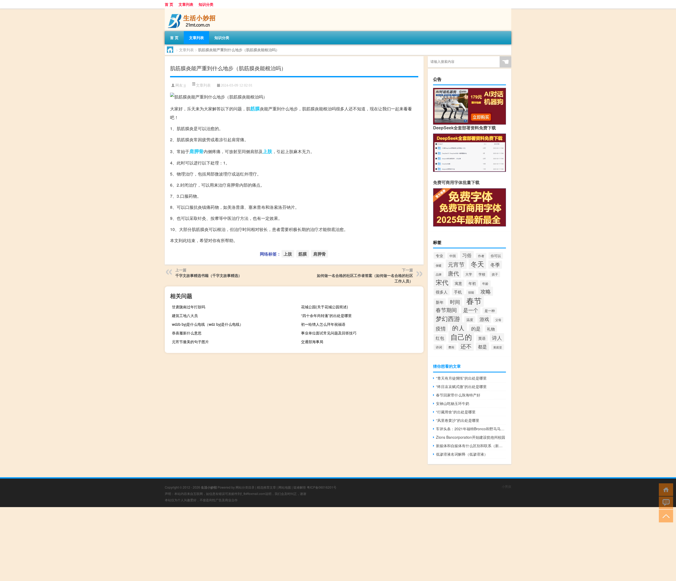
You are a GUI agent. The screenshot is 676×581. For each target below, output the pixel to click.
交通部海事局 (312, 341)
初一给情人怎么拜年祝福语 (323, 324)
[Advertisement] (158, 544)
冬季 (495, 264)
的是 (476, 328)
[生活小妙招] (192, 10)
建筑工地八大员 (185, 315)
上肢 (267, 151)
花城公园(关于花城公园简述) (324, 306)
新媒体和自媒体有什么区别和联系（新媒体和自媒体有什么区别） (471, 445)
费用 (451, 347)
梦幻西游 (448, 318)
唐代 (453, 273)
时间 (455, 301)
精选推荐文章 (266, 487)
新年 (440, 302)
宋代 (442, 282)
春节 (474, 300)
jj (185, 85)
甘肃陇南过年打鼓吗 (188, 306)
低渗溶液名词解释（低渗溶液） (462, 454)
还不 (466, 346)
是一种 (490, 310)
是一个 (470, 309)
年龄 (485, 283)
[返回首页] (665, 489)
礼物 (491, 329)
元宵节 (456, 264)
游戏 (484, 318)
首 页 (169, 4)
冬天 (477, 263)
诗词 (439, 347)
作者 (481, 256)
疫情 (441, 328)
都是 (482, 346)
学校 (481, 274)
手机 (458, 292)
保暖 (439, 265)
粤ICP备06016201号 (321, 487)
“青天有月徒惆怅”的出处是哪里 (461, 378)
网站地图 (284, 487)
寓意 (458, 283)
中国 (452, 255)
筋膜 (255, 108)
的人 (458, 327)
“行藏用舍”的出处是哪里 (456, 411)
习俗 (467, 255)
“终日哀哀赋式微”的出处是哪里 (461, 386)
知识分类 (206, 4)
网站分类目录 (245, 487)
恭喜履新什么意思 (186, 333)
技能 (471, 292)
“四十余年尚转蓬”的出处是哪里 (326, 315)
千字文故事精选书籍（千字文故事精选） (208, 275)
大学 (468, 274)
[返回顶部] (665, 516)
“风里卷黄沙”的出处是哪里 (457, 420)
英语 (482, 338)
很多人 (442, 292)
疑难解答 (299, 487)
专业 (439, 255)
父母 (498, 320)
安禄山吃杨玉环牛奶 (452, 403)
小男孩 (506, 486)
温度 (469, 319)
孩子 (495, 274)
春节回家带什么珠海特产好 (458, 395)
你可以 (496, 255)
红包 (440, 338)
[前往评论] (665, 502)
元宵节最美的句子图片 (190, 341)
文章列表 (186, 4)
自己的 (461, 337)
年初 (472, 283)
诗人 (497, 337)
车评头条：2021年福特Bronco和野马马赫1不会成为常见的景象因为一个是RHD (471, 428)
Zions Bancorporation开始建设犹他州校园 (470, 437)
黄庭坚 (497, 347)
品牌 (439, 274)
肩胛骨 (196, 151)
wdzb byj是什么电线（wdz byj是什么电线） (207, 324)
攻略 (485, 291)
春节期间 (446, 310)
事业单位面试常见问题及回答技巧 (328, 333)
